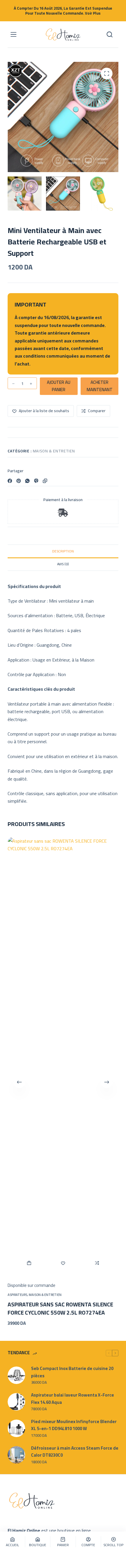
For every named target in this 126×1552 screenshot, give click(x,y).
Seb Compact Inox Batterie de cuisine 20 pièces (72, 1372)
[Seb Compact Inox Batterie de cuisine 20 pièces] (16, 1375)
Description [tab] (63, 551)
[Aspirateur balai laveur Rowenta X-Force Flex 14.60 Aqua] (16, 1402)
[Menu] (13, 34)
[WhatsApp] (27, 481)
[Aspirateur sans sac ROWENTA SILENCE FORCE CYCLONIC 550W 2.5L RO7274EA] (63, 1056)
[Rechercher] (110, 34)
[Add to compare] (97, 1263)
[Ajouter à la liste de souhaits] (63, 1263)
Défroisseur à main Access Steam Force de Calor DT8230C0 (74, 1452)
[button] (29, 1263)
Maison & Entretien (54, 450)
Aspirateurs (17, 1294)
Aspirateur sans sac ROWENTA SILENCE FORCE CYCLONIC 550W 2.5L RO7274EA (60, 1308)
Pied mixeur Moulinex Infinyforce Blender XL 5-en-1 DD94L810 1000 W (74, 1425)
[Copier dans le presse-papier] (45, 481)
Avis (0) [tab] (63, 564)
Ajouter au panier (58, 386)
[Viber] (36, 481)
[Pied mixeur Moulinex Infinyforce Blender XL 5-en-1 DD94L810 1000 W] (16, 1428)
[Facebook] (10, 481)
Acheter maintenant (100, 386)
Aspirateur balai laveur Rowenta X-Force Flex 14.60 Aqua (72, 1399)
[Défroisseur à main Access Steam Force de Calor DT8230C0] (16, 1455)
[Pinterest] (18, 481)
